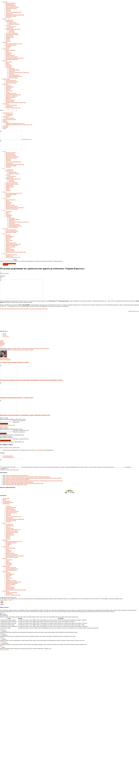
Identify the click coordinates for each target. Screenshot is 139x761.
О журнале (5, 126)
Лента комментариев (8, 502)
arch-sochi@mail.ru (14, 469)
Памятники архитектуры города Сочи (15, 123)
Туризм (7, 39)
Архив (4, 128)
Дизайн (7, 47)
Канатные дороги (10, 101)
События (5, 1)
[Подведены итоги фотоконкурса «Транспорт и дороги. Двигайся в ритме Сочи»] (8, 412)
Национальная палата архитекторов (15, 58)
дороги (4, 335)
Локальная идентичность (12, 59)
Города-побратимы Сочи (12, 81)
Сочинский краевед (8, 455)
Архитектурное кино (11, 80)
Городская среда (10, 21)
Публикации (9, 65)
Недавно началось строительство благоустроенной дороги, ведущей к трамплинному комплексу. (24, 308)
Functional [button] (2, 629)
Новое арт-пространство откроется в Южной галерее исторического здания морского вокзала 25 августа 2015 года (34, 480)
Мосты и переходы (10, 97)
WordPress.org (6, 503)
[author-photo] (3, 357)
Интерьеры (8, 46)
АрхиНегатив (9, 20)
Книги (7, 63)
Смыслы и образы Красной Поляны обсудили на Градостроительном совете (24, 483)
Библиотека (6, 116)
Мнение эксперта (10, 55)
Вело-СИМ (8, 88)
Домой (1, 261)
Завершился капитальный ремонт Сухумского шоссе (16, 397)
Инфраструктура (10, 37)
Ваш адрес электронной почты (21, 430)
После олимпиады (13, 77)
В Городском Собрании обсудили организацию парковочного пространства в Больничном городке (31, 380)
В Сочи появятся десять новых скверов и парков (21, 349)
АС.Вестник (9, 115)
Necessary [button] (2, 612)
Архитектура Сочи (7, 112)
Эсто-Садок (6, 336)
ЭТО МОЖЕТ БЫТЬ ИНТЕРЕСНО (9, 362)
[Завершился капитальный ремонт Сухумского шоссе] (8, 394)
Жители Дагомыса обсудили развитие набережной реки (19, 482)
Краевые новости (10, 4)
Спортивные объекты (14, 69)
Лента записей (6, 501)
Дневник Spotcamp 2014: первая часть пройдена (17, 479)
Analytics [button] (2, 637)
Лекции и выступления (11, 56)
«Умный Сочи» (9, 28)
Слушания (11, 30)
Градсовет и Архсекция (11, 33)
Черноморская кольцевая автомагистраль (16, 102)
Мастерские (9, 52)
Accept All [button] (10, 600)
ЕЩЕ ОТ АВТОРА (24, 362)
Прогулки (8, 64)
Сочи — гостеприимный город (13, 12)
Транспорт (5, 84)
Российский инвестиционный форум (15, 14)
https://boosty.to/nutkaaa (5, 359)
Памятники (6, 122)
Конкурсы (8, 9)
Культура (8, 25)
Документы (11, 31)
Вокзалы (8, 89)
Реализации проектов (11, 45)
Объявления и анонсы (11, 8)
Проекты (5, 42)
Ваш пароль (16, 422)
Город (4, 18)
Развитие (8, 38)
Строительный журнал (8, 457)
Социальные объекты (14, 75)
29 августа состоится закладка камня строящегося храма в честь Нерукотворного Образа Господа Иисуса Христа (34, 478)
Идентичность (12, 26)
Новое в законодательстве (12, 7)
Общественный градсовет (12, 34)
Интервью (8, 54)
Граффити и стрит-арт (14, 24)
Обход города (9, 90)
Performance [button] (3, 633)
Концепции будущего (11, 82)
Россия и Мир (6, 79)
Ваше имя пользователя (19, 420)
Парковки (8, 98)
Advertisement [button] (3, 641)
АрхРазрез (8, 11)
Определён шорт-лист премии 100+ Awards (16, 484)
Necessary (4, 614)
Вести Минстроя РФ (11, 5)
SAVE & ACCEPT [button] (4, 649)
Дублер (7, 92)
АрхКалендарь (9, 114)
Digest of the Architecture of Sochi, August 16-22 (17, 475)
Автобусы (8, 85)
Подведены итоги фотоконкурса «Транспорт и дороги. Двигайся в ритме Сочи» (25, 415)
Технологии (6, 103)
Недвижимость (9, 35)
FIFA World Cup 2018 (11, 16)
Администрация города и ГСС (13, 29)
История (5, 60)
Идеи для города (10, 118)
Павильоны (11, 73)
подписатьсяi (39, 450)
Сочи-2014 (8, 67)
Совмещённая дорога (11, 93)
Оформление (12, 71)
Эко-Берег (8, 17)
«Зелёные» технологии (11, 105)
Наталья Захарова (4, 273)
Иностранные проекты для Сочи (14, 43)
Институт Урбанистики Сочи (13, 107)
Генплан (5, 120)
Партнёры (5, 127)
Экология (8, 41)
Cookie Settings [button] (3, 600)
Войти (4, 499)
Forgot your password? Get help (7, 425)
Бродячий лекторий (10, 3)
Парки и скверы (13, 22)
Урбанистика (9, 106)
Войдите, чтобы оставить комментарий (9, 447)
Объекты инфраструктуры (15, 76)
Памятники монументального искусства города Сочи (19, 124)
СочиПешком (9, 13)
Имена (7, 51)
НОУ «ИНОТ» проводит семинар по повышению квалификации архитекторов (29, 348)
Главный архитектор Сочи (9, 119)
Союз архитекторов (10, 50)
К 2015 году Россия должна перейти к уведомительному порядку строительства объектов (28, 476)
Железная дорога (10, 86)
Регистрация (6, 498)
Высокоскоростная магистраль (13, 94)
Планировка (12, 68)
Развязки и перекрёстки (12, 96)
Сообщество (6, 48)
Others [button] (1, 645)
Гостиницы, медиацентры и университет (19, 72)
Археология (9, 62)
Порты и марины (10, 99)
